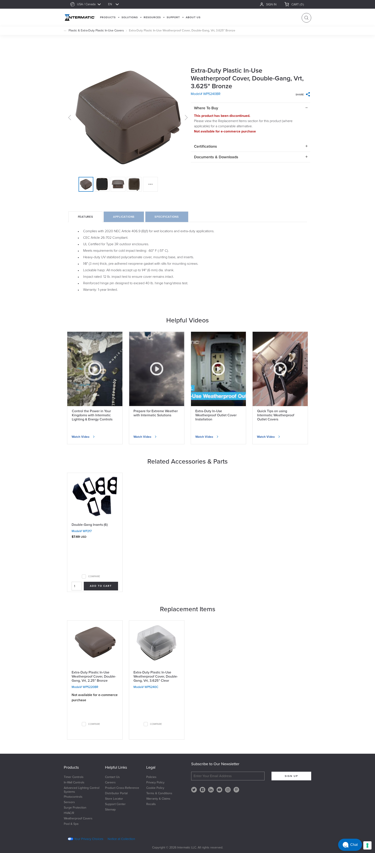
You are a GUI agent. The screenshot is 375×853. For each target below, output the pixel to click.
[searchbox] (91, 4)
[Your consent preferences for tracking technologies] (367, 845)
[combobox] (91, 4)
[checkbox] (84, 576)
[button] (350, 845)
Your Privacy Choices (88, 839)
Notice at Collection (121, 839)
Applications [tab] (124, 217)
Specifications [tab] (167, 217)
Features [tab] (85, 217)
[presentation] (85, 216)
